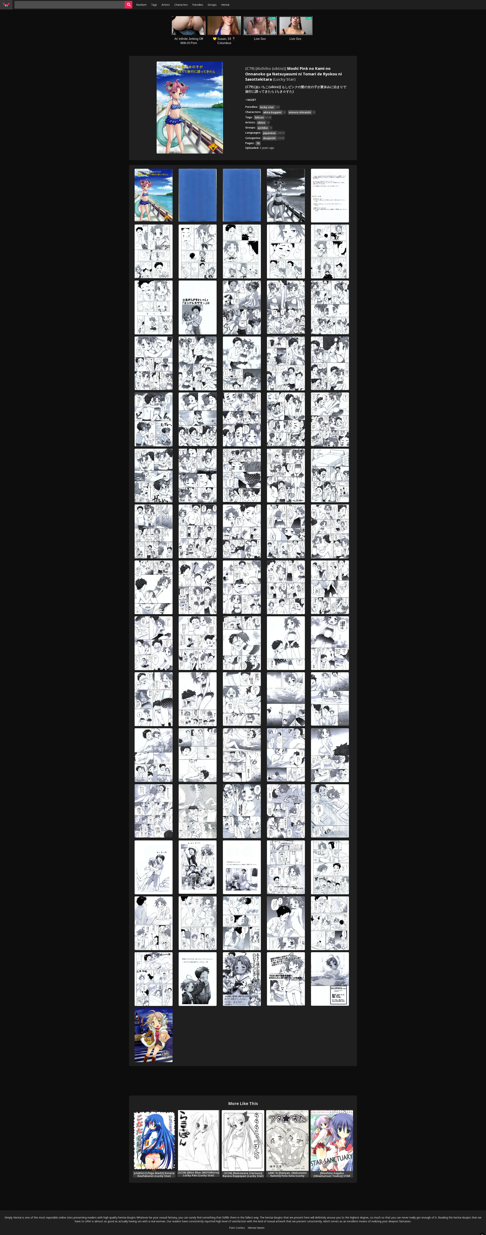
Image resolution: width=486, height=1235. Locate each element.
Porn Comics (237, 1227)
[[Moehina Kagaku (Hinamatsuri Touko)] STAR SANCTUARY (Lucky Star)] (332, 1140)
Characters (181, 4)
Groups (212, 4)
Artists (166, 4)
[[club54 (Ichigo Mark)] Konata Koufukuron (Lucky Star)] (154, 1140)
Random (141, 4)
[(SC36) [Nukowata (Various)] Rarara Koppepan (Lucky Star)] (243, 1140)
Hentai (225, 4)
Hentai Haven (256, 1227)
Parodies (197, 4)
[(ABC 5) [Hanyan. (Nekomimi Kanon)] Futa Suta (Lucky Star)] (287, 1140)
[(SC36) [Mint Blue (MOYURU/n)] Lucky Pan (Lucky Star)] (198, 1140)
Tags (154, 4)
